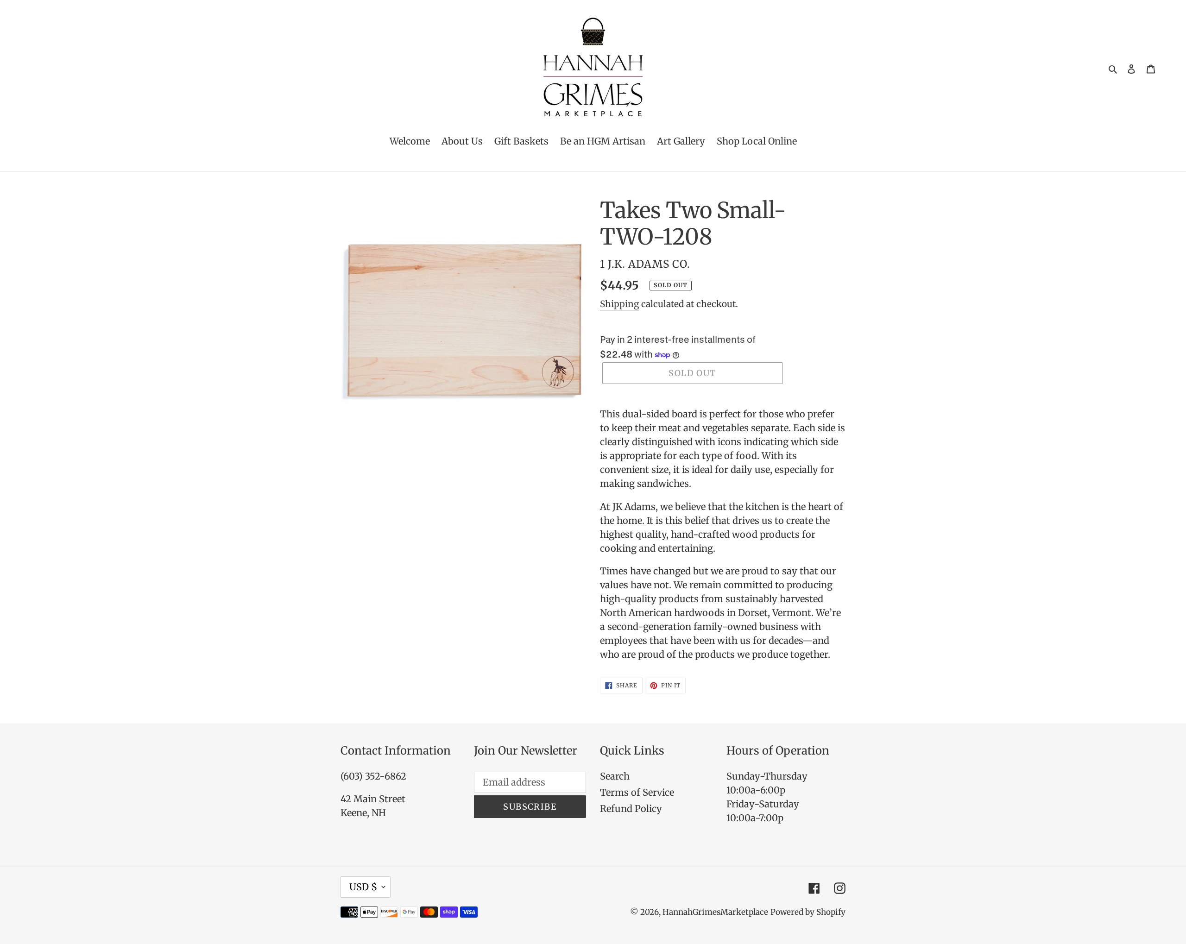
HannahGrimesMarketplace (715, 912)
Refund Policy (631, 808)
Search (615, 776)
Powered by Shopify (807, 912)
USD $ (363, 887)
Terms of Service (637, 792)
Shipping (619, 303)
